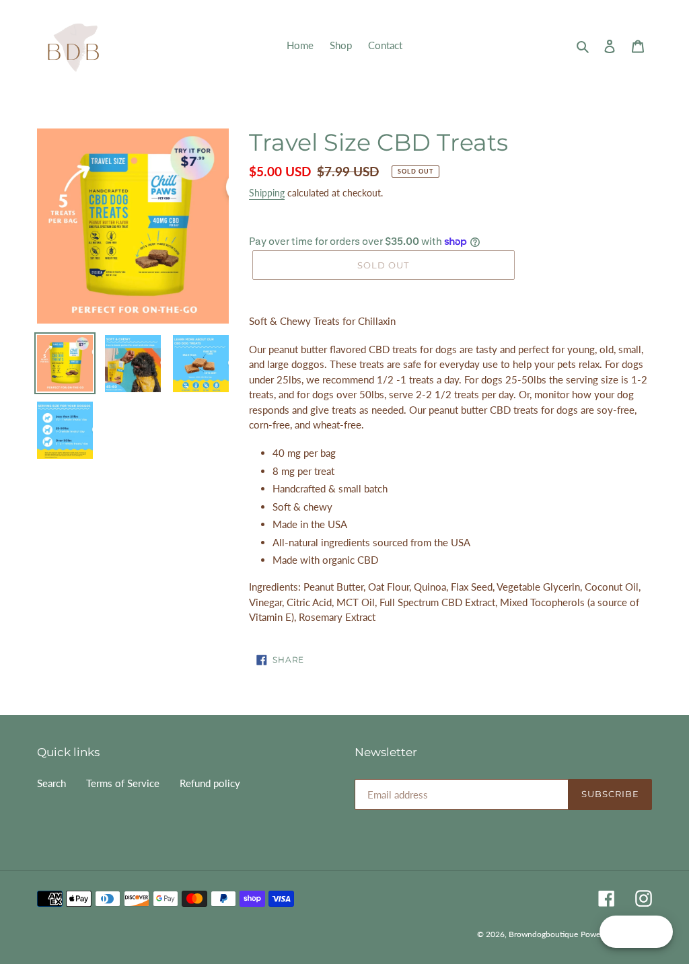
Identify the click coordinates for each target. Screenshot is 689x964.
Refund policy (210, 783)
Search (51, 783)
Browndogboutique (543, 934)
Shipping (267, 192)
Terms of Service (122, 783)
